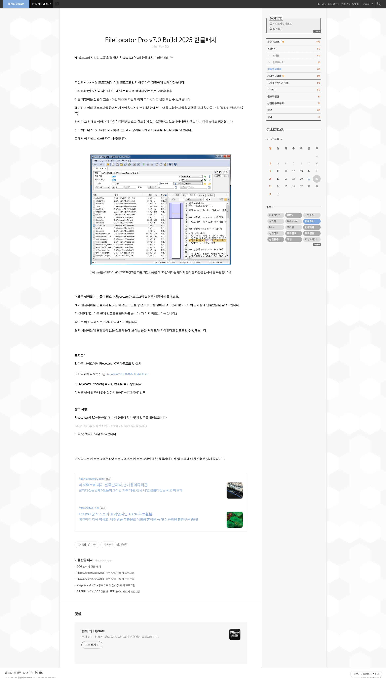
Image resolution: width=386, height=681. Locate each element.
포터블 (296, 55)
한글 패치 (309, 221)
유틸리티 (293, 48)
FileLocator (292, 221)
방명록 (355, 4)
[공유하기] (89, 545)
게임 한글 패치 (293, 76)
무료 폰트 (291, 233)
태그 (324, 4)
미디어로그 (333, 4)
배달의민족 (274, 215)
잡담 (293, 117)
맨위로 (39, 672)
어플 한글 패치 (84, 560)
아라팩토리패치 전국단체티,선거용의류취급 (113, 485)
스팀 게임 (309, 215)
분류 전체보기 (293, 41)
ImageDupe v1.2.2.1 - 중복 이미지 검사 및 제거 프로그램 (106, 585)
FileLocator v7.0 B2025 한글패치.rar (127, 374)
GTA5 (290, 215)
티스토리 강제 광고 (282, 23)
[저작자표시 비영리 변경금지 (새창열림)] (122, 544)
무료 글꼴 (309, 233)
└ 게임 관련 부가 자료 (293, 82)
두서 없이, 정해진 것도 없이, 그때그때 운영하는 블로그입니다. (120, 636)
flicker (271, 227)
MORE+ (317, 32)
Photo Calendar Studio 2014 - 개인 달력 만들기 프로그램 (105, 579)
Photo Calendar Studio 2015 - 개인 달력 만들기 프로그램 (105, 572)
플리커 (272, 221)
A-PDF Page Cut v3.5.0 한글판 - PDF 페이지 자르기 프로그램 (108, 591)
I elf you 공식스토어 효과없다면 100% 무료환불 (115, 514)
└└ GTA (293, 89)
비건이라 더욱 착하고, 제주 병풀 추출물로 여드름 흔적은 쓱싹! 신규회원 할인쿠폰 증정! (138, 519)
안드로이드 (296, 62)
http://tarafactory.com (91, 478)
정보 (293, 110)
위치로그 (345, 4)
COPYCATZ (375, 677)
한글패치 (309, 227)
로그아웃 (28, 672)
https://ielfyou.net (89, 507)
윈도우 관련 (293, 96)
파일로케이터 (311, 239)
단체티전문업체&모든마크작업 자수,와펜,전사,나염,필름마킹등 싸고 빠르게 (131, 490)
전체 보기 (277, 28)
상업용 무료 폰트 (293, 103)
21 (309, 178)
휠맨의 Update (16, 4)
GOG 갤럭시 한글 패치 (89, 566)
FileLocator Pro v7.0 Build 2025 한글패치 (161, 39)
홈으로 (8, 672)
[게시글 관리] (94, 545)
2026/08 (274, 138)
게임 (289, 239)
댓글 (78, 613)
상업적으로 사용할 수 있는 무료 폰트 (276, 233)
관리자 (366, 4)
